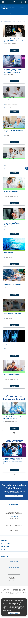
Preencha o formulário (14, 496)
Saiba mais (14, 50)
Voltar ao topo (14, 504)
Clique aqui (11, 577)
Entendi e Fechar (14, 613)
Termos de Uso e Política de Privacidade (14, 589)
